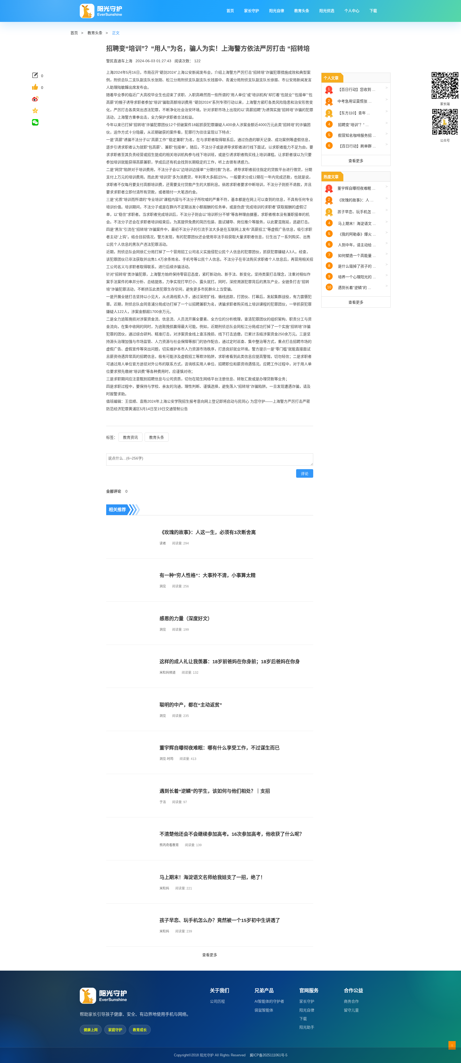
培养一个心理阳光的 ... (358, 276)
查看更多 (209, 955)
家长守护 (306, 1001)
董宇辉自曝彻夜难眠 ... (358, 187)
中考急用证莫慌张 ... (358, 100)
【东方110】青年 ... (358, 112)
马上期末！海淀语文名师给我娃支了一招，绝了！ (212, 877)
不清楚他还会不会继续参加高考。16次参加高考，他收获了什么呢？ (232, 834)
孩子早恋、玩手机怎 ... (358, 211)
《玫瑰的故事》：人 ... (358, 199)
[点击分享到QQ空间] (39, 110)
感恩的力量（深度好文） (186, 618)
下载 (303, 1019)
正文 (116, 33)
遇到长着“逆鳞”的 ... (357, 287)
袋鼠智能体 (264, 1010)
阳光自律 (306, 1010)
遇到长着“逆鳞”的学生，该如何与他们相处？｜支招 (215, 791)
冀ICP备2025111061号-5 (268, 1055)
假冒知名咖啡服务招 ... (358, 134)
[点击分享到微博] (39, 99)
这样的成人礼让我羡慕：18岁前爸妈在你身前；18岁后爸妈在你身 (230, 661)
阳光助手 (306, 1027)
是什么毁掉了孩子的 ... (358, 265)
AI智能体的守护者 (269, 1001)
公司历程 (217, 1001)
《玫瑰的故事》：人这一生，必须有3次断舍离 (208, 532)
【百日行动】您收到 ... (358, 88)
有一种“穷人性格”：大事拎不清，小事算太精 (208, 575)
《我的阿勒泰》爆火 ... (358, 233)
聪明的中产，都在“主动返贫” (191, 705)
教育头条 (95, 33)
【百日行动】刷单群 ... (358, 145)
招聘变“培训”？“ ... (358, 124)
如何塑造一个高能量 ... (358, 255)
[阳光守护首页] (101, 11)
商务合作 (351, 1001)
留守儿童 (351, 1010)
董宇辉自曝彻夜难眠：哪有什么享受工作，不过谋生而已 (220, 748)
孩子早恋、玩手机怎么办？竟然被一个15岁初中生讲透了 (220, 920)
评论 (304, 474)
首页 (74, 33)
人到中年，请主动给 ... (358, 244)
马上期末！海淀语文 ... (358, 222)
